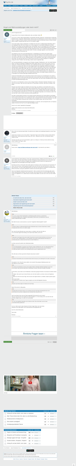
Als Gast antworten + (8, 341)
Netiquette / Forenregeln (40, 459)
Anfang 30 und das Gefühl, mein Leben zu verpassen (20, 413)
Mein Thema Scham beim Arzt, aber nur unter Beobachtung (22, 416)
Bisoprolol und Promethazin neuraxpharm (17, 435)
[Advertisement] (34, 324)
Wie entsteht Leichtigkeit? (13, 421)
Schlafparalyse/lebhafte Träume (15, 424)
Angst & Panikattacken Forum (16, 447)
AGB (35, 459)
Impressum (21, 459)
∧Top (73, 465)
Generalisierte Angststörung (26, 447)
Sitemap (46, 459)
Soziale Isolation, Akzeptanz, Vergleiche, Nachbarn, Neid (21, 440)
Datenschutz (25, 459)
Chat (30, 5)
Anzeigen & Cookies (31, 459)
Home (5, 5)
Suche (21, 5)
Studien (41, 5)
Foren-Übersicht (6, 447)
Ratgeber (26, 5)
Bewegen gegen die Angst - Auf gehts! (16, 438)
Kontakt (14, 459)
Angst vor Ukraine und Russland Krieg (16, 432)
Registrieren (49, 5)
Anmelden (54, 5)
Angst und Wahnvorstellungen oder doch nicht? (21, 27)
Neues (10, 5)
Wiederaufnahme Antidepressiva (15, 419)
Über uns (17, 459)
